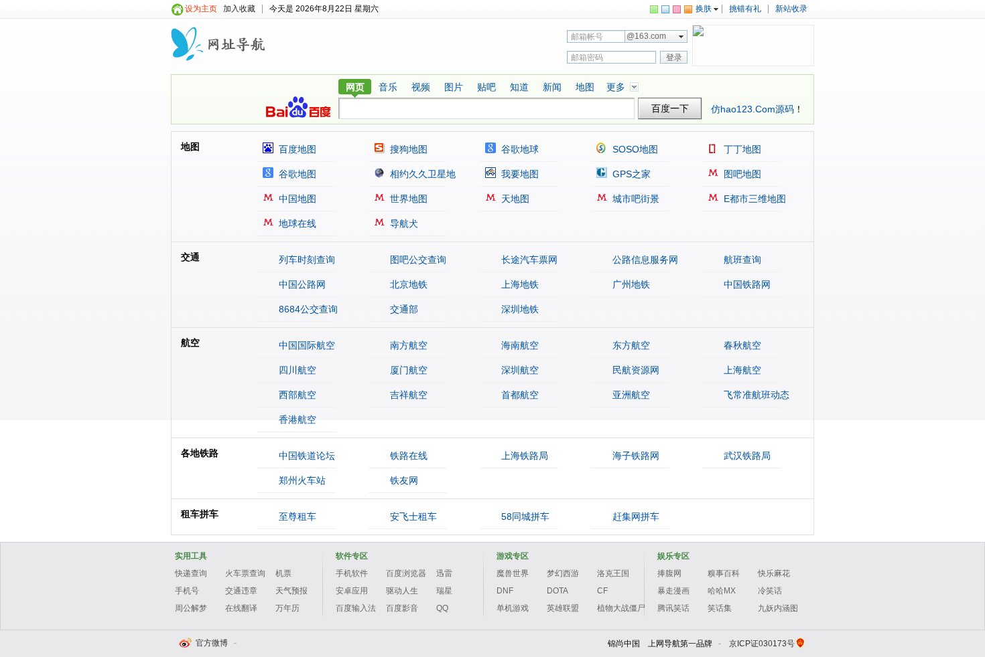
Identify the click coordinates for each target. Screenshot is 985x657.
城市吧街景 (634, 198)
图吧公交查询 (416, 259)
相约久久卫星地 (421, 174)
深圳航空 (519, 370)
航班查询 (741, 259)
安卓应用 (352, 590)
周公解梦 (191, 608)
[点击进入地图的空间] (219, 40)
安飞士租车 (412, 516)
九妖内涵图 (778, 608)
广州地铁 (630, 284)
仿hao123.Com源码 (752, 109)
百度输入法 (356, 608)
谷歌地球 (519, 149)
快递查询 (191, 573)
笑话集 (720, 608)
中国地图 (296, 198)
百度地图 (296, 149)
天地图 (514, 198)
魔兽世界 (513, 573)
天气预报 (291, 590)
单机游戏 (513, 608)
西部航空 (296, 394)
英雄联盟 (563, 608)
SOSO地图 (634, 149)
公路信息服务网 (644, 259)
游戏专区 (513, 556)
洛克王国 (613, 573)
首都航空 (519, 394)
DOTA (557, 590)
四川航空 (296, 370)
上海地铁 (519, 284)
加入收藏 (239, 8)
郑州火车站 (301, 480)
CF (602, 590)
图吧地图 (741, 174)
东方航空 (630, 345)
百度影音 (402, 608)
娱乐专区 (673, 556)
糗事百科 (724, 573)
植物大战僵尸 (621, 608)
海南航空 (519, 345)
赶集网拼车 (634, 516)
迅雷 (444, 573)
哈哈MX (722, 590)
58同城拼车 (524, 516)
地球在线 (296, 223)
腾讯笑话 (673, 608)
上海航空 (741, 370)
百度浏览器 (406, 573)
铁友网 (402, 480)
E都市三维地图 (753, 198)
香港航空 (296, 419)
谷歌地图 (296, 174)
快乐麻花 (774, 573)
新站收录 (791, 8)
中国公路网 (301, 284)
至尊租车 (296, 516)
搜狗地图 (407, 149)
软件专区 (352, 556)
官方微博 (211, 643)
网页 (355, 87)
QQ (442, 608)
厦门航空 (407, 370)
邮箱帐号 (587, 36)
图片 (453, 87)
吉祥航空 (407, 394)
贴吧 (486, 87)
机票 (283, 573)
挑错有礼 (745, 8)
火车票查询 (245, 573)
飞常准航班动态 (755, 394)
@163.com (646, 36)
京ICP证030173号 (762, 643)
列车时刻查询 (305, 259)
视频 (420, 87)
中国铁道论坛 (305, 455)
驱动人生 (402, 590)
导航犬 (402, 223)
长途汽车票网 (528, 259)
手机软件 (352, 573)
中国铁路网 (746, 284)
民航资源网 (634, 370)
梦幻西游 (563, 573)
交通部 (402, 309)
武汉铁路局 (746, 455)
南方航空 (407, 345)
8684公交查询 (307, 309)
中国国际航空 (305, 345)
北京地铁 (407, 284)
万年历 (287, 608)
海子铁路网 (634, 455)
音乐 (388, 87)
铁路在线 (407, 455)
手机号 (187, 590)
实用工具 (191, 556)
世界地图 (407, 198)
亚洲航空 (630, 394)
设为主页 (201, 8)
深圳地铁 (519, 309)
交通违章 (241, 590)
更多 (615, 87)
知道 (519, 87)
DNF (505, 590)
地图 (585, 87)
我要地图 (519, 174)
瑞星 (444, 590)
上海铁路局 (523, 455)
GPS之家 (630, 174)
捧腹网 (669, 573)
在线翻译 (241, 608)
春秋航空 (741, 345)
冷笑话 (770, 590)
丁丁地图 (741, 149)
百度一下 (670, 109)
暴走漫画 (673, 590)
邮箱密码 (587, 57)
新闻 (552, 87)
